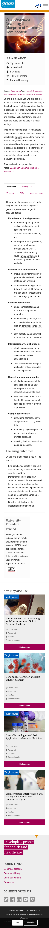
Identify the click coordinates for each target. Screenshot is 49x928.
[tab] (11, 186)
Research (29, 94)
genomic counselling (32, 325)
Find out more (24, 647)
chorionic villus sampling (25, 252)
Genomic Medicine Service (16, 94)
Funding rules (27, 186)
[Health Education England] (31, 7)
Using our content (12, 877)
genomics (28, 102)
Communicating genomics (33, 91)
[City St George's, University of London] (14, 574)
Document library (12, 873)
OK (17, 922)
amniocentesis (28, 255)
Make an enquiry (36, 193)
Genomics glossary (13, 868)
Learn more (30, 922)
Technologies (37, 94)
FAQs (22, 193)
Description (11, 186)
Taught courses (16, 91)
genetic (18, 136)
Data (5, 94)
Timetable (10, 193)
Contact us (9, 882)
